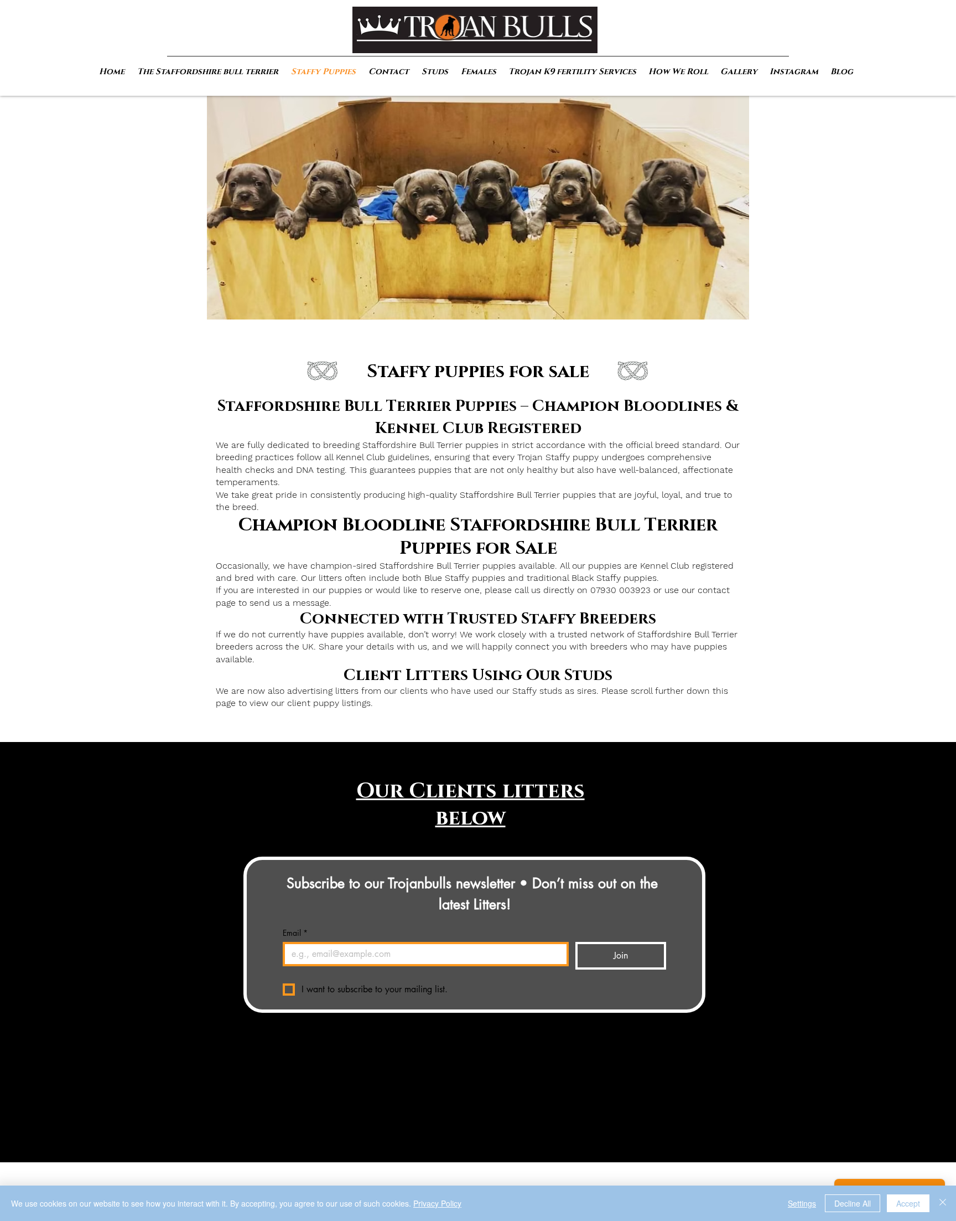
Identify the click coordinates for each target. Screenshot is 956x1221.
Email (295, 932)
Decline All (852, 1203)
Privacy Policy (437, 1203)
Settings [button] (802, 1203)
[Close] (942, 1203)
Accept (908, 1203)
